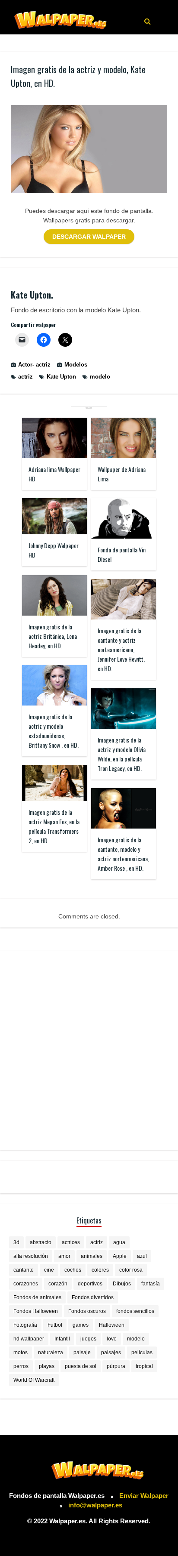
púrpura (116, 1366)
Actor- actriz (34, 364)
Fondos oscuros (87, 1311)
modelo (100, 376)
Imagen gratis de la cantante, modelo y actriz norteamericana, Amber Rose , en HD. (123, 853)
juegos (88, 1339)
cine (49, 1270)
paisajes (111, 1353)
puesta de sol (80, 1366)
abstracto (40, 1242)
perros (21, 1366)
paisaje (82, 1353)
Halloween (111, 1325)
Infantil (62, 1339)
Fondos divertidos (93, 1297)
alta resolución (30, 1256)
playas (46, 1366)
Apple (120, 1256)
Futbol (55, 1325)
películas (142, 1353)
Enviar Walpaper (143, 1495)
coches (72, 1270)
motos (20, 1353)
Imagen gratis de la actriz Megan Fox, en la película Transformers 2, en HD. (54, 826)
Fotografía (25, 1325)
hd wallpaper (28, 1339)
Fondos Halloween (35, 1311)
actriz (25, 376)
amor (64, 1256)
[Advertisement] (89, 1050)
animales (91, 1256)
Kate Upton (61, 376)
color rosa (131, 1270)
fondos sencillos (135, 1311)
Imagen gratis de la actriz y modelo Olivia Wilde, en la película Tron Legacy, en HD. (122, 754)
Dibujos (122, 1284)
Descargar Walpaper (89, 236)
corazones (25, 1284)
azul (142, 1256)
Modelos (75, 364)
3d (16, 1242)
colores (100, 1270)
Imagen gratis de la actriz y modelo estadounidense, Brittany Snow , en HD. (54, 730)
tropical (144, 1366)
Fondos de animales (37, 1297)
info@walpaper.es (95, 1505)
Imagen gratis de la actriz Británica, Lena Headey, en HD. (53, 636)
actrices (71, 1242)
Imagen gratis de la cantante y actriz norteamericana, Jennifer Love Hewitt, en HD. (121, 649)
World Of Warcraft (33, 1380)
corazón (57, 1284)
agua (119, 1242)
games (81, 1325)
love (112, 1339)
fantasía (150, 1284)
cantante (23, 1270)
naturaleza (50, 1353)
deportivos (90, 1284)
